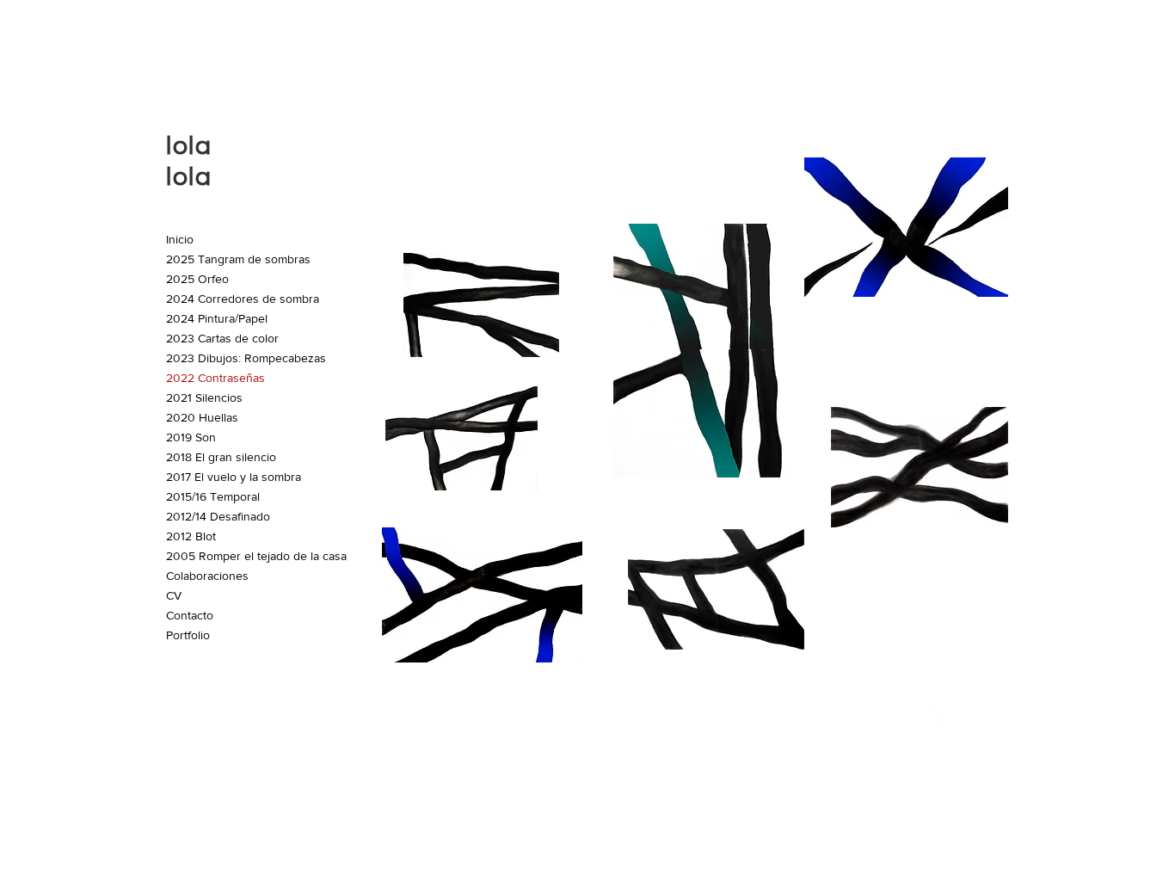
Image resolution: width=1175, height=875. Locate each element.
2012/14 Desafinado (218, 516)
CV (173, 595)
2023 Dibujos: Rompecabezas (246, 358)
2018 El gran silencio (221, 457)
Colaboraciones (207, 575)
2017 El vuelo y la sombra (233, 477)
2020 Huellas (202, 417)
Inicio (180, 239)
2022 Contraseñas (215, 378)
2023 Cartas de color (222, 338)
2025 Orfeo (197, 279)
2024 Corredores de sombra (242, 298)
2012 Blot (191, 536)
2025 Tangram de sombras (238, 259)
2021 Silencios (204, 397)
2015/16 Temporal (213, 496)
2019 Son (191, 437)
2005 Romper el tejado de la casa (256, 556)
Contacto (189, 615)
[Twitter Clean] (927, 715)
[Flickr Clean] (965, 715)
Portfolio (188, 635)
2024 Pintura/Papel (217, 318)
